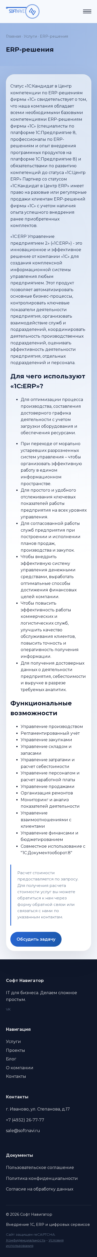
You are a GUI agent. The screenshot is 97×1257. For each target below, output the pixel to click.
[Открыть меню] (87, 11)
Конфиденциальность (25, 1240)
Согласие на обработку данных (39, 1189)
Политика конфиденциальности (42, 1178)
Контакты (16, 1076)
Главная (13, 36)
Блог (11, 1059)
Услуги (30, 36)
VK (8, 1009)
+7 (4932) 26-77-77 (25, 1120)
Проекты (15, 1050)
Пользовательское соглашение (40, 1167)
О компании (19, 1067)
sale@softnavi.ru (23, 1130)
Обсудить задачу (36, 939)
